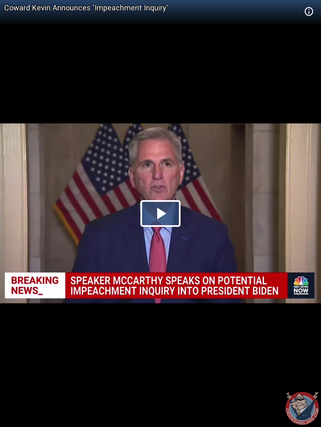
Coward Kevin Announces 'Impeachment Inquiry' (86, 7)
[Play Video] (160, 213)
